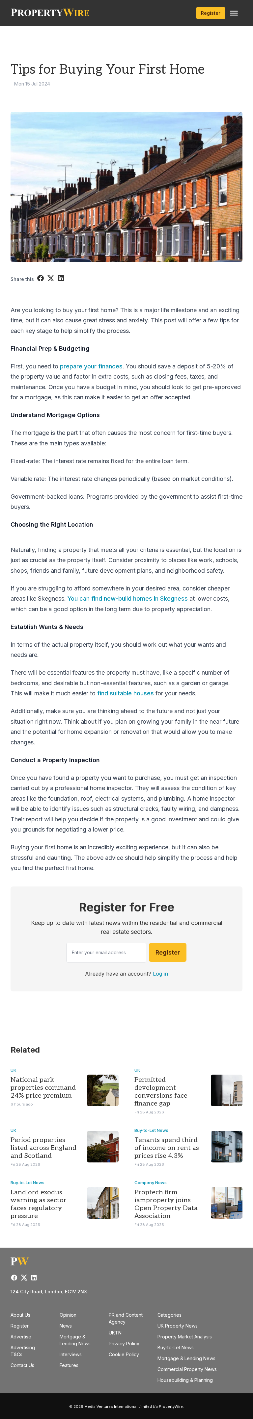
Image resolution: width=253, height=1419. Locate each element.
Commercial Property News (187, 1369)
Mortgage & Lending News (186, 1358)
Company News (150, 1182)
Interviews (71, 1354)
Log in (160, 973)
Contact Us (22, 1365)
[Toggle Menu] (234, 13)
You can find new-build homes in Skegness (128, 598)
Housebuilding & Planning (185, 1380)
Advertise (21, 1336)
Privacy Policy (124, 1343)
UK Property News (177, 1326)
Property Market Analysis (184, 1336)
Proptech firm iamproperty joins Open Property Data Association (166, 1204)
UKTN (115, 1332)
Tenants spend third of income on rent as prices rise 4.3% (166, 1148)
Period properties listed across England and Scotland (43, 1148)
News (66, 1326)
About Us (20, 1315)
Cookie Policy (124, 1354)
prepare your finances (91, 366)
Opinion (68, 1315)
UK (13, 1070)
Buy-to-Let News (151, 1130)
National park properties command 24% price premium (43, 1088)
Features (69, 1365)
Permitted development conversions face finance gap (160, 1092)
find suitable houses (125, 693)
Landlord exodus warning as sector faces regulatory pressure (39, 1204)
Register (210, 13)
